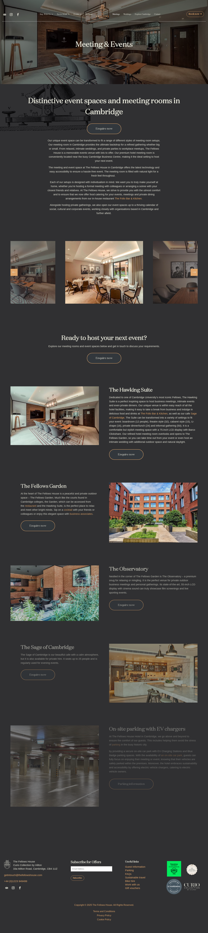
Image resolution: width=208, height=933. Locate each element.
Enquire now (104, 128)
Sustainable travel (135, 877)
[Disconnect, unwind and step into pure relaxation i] (154, 840)
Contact (157, 14)
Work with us (132, 884)
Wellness (88, 14)
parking (116, 744)
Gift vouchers (132, 888)
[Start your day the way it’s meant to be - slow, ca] (188, 840)
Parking (129, 870)
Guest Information (135, 866)
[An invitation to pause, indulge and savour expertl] (87, 840)
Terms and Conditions (104, 911)
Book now (195, 14)
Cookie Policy (104, 919)
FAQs (128, 874)
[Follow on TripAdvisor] (4, 14)
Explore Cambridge (143, 14)
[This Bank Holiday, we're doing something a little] (121, 840)
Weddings (127, 14)
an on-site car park (171, 755)
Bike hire (130, 881)
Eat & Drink (62, 14)
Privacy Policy (104, 915)
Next (192, 272)
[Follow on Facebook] (18, 14)
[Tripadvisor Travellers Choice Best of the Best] (174, 869)
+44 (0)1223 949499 (15, 881)
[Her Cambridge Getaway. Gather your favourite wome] (54, 840)
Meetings (116, 14)
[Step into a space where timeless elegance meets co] (20, 840)
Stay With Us (45, 14)
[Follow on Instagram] (11, 14)
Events (76, 14)
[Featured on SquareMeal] (174, 886)
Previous (16, 272)
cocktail (68, 509)
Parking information (131, 784)
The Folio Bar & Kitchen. (128, 198)
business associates (81, 514)
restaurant (30, 505)
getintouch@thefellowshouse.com (23, 875)
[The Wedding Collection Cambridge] (192, 869)
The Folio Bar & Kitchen (154, 413)
